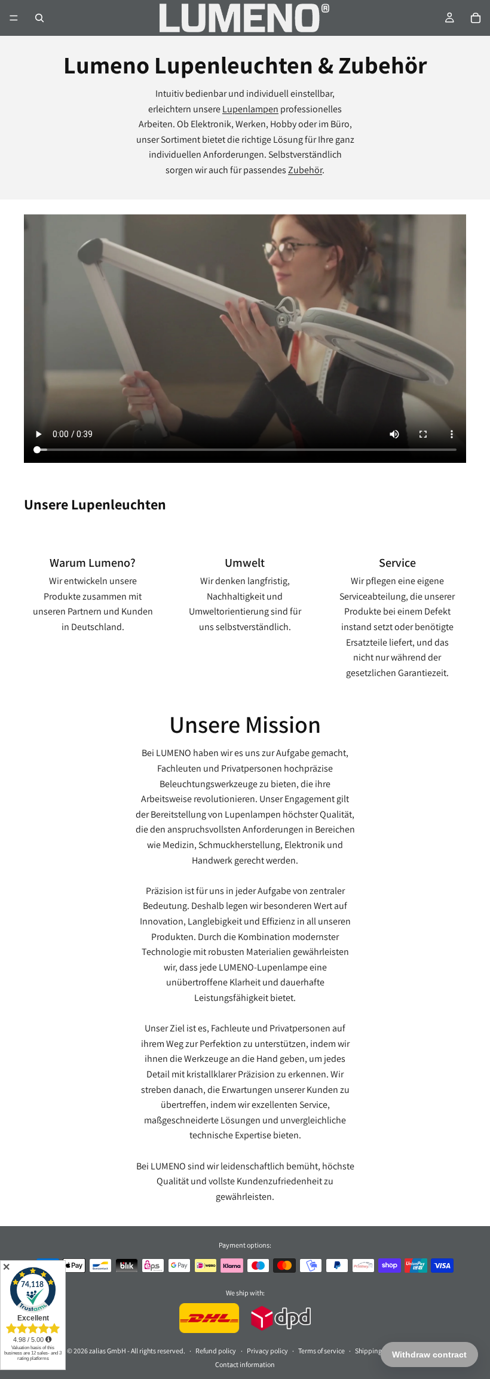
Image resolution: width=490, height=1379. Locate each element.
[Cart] (476, 18)
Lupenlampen (250, 109)
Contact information (245, 1363)
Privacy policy (267, 1350)
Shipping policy (378, 1350)
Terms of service (321, 1350)
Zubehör (305, 170)
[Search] (39, 18)
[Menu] (13, 18)
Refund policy (215, 1350)
